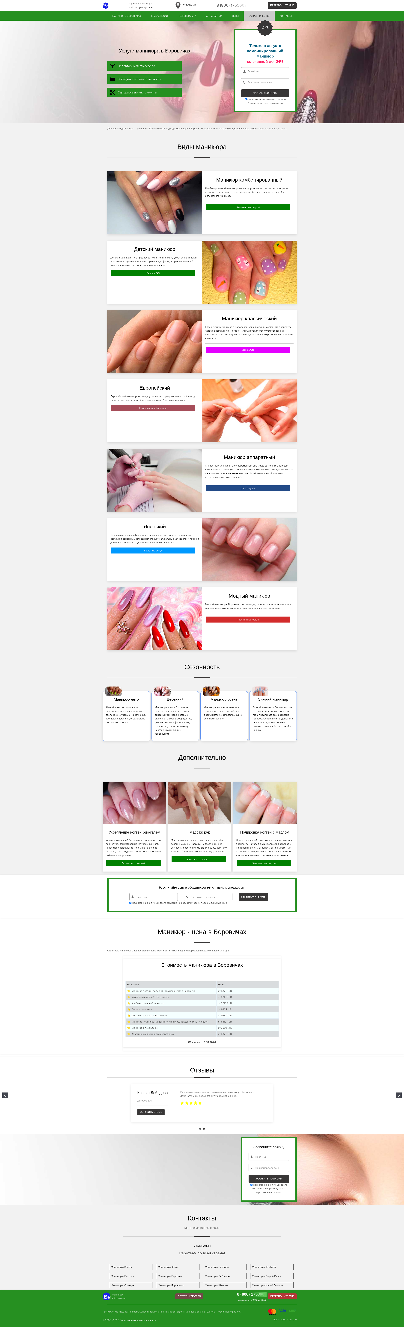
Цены (235, 15)
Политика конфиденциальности (138, 1320)
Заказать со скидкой (248, 207)
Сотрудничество (259, 15)
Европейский (187, 15)
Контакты (286, 15)
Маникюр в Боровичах (126, 15)
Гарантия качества (248, 619)
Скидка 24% (153, 273)
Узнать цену (248, 488)
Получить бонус (153, 550)
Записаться (248, 349)
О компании (202, 1246)
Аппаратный (214, 15)
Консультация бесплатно (153, 408)
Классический (160, 15)
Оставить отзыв (151, 1112)
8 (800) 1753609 (232, 5)
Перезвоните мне (282, 5)
